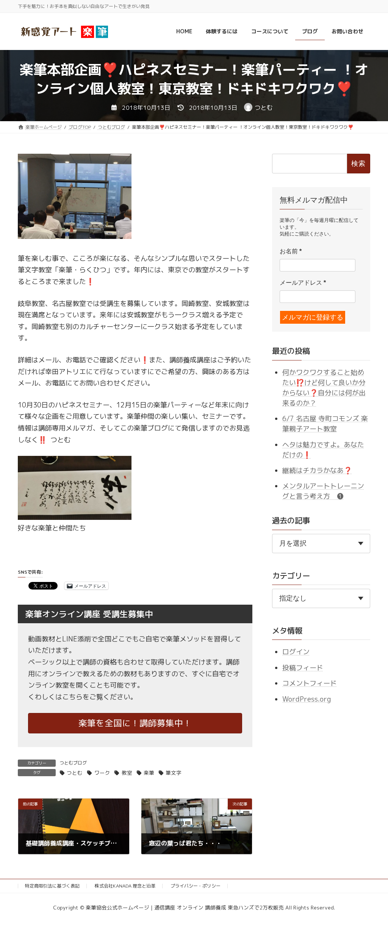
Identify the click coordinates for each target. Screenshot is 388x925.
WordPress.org (306, 699)
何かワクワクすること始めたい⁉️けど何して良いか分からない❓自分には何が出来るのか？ (324, 388)
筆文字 (173, 772)
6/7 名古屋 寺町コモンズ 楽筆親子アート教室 (325, 424)
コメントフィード (309, 683)
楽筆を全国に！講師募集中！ (135, 723)
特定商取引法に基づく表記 (52, 886)
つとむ (75, 772)
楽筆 (149, 772)
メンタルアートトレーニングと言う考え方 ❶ (323, 491)
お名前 (291, 251)
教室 (127, 772)
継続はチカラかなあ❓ (317, 470)
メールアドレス (303, 283)
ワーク (102, 772)
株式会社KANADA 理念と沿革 (125, 886)
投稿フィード (302, 667)
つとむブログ (73, 763)
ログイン (296, 652)
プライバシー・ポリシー (196, 886)
